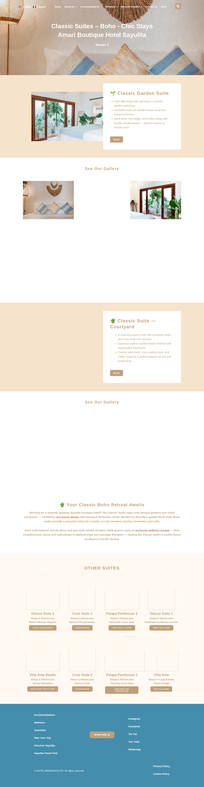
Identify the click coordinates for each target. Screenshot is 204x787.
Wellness (110, 7)
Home (58, 7)
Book (163, 7)
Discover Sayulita (130, 7)
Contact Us (151, 7)
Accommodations (89, 7)
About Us (69, 7)
